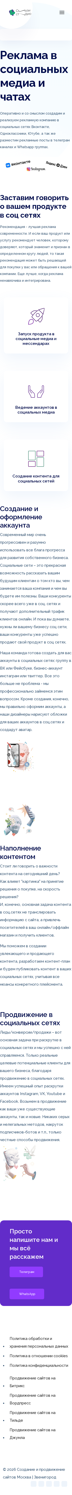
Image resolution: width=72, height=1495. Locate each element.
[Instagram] (49, 1484)
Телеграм (26, 1272)
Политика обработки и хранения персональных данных (39, 1342)
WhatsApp (27, 1294)
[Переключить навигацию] (7, 34)
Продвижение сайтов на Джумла (32, 1434)
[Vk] (64, 1484)
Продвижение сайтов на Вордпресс (32, 1399)
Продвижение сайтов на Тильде (32, 1416)
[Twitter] (33, 1484)
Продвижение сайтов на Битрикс (32, 1382)
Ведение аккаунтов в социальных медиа (36, 410)
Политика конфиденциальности (39, 1365)
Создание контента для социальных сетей (36, 478)
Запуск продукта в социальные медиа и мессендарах (36, 338)
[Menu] (62, 12)
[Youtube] (41, 1484)
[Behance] (57, 1484)
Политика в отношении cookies (39, 1356)
